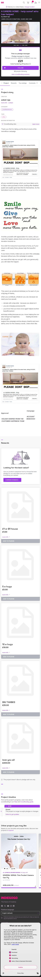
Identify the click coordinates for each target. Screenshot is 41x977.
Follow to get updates (12, 814)
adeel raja (6, 16)
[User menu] (35, 2)
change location (29, 7)
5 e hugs (7, 586)
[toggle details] (36, 887)
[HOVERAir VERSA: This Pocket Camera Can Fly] (18, 851)
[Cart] (28, 2)
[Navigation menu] (39, 2)
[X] (5, 906)
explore (10, 830)
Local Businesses (7, 109)
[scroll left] (3, 32)
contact (10, 102)
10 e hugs (7, 644)
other (3, 117)
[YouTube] (8, 906)
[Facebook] (2, 906)
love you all (8, 759)
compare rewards (12, 480)
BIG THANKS (8, 702)
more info (4, 102)
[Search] (24, 2)
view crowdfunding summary (21, 74)
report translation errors (10, 918)
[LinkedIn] (13, 906)
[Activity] (32, 2)
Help (15, 802)
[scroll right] (37, 32)
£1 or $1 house (10, 528)
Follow (20, 68)
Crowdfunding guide (26, 802)
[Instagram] (11, 906)
